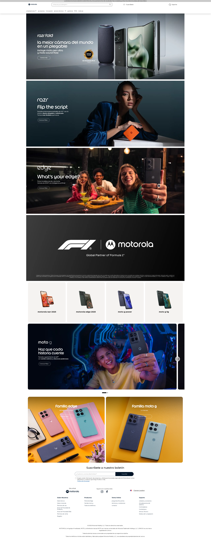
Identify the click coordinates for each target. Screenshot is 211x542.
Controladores (143, 507)
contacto (114, 505)
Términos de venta (62, 514)
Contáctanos (142, 509)
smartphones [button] (30, 11)
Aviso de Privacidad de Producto (63, 508)
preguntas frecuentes (118, 501)
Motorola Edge (88, 501)
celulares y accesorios (145, 501)
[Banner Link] (105, 46)
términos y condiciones (118, 503)
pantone (70, 11)
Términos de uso (62, 505)
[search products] (110, 4)
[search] (80, 4)
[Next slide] (177, 359)
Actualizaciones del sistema (144, 503)
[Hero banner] (103, 248)
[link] (66, 416)
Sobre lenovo (61, 501)
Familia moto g (88, 503)
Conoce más (43, 120)
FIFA (75, 11)
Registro (59, 516)
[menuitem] (31, 11)
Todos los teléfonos (89, 505)
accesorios (41, 11)
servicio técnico (59, 11)
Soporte (174, 4)
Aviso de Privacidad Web (64, 511)
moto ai (80, 11)
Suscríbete (129, 4)
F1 (65, 11)
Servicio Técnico (143, 511)
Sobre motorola (61, 503)
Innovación (49, 11)
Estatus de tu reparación (146, 514)
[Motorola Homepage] (33, 5)
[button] (41, 11)
